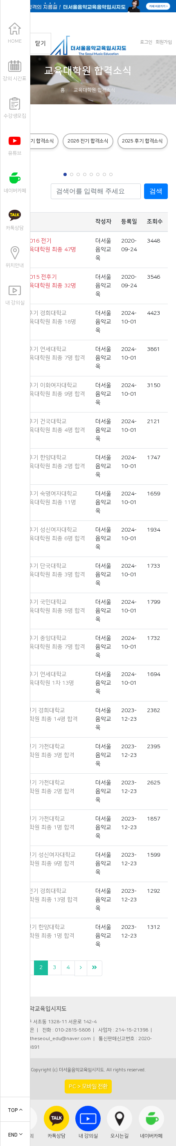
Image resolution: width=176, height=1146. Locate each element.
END (13, 1135)
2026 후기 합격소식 (33, 141)
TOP (13, 1110)
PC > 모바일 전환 (88, 1086)
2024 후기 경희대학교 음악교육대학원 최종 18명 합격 (44, 322)
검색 (155, 191)
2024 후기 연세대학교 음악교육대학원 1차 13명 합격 (43, 683)
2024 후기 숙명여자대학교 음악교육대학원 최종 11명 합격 (45, 502)
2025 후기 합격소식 (142, 141)
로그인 (146, 42)
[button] (65, 174)
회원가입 (164, 42)
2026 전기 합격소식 (88, 141)
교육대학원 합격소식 (94, 90)
